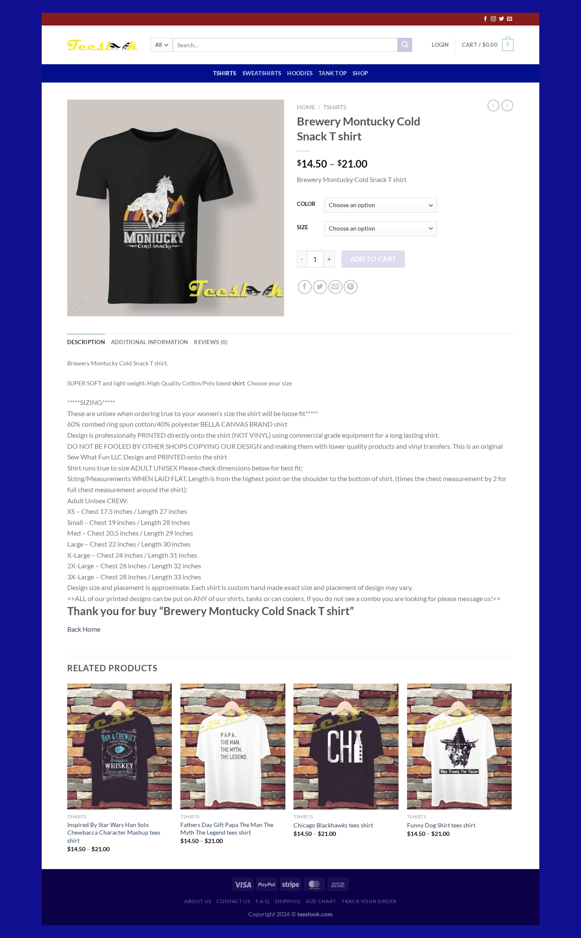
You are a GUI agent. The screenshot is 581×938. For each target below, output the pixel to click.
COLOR (306, 204)
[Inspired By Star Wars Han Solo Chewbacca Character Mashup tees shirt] (119, 747)
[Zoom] (78, 306)
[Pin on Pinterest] (351, 287)
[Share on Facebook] (305, 287)
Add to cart (373, 258)
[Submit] (405, 45)
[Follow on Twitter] (501, 19)
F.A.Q (263, 901)
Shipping (287, 901)
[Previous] (67, 775)
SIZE (302, 228)
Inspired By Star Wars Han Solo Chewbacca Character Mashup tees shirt (113, 832)
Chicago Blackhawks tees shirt (333, 825)
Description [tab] (86, 342)
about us (197, 901)
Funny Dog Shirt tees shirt (441, 825)
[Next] (511, 775)
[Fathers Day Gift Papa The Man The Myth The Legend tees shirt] (232, 747)
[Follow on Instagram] (493, 19)
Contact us (233, 901)
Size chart (321, 901)
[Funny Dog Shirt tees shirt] (459, 747)
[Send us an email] (509, 19)
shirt (238, 383)
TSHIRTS (224, 73)
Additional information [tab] (149, 342)
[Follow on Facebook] (485, 19)
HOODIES (300, 73)
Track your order (369, 901)
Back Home (83, 629)
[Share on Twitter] (320, 287)
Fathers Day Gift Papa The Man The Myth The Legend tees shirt (226, 828)
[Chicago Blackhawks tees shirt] (346, 747)
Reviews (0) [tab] (211, 342)
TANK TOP (333, 73)
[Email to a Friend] (335, 287)
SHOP (360, 73)
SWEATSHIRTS (262, 73)
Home (306, 107)
